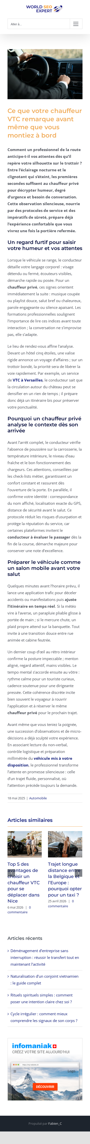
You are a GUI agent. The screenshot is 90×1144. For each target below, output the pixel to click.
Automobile (38, 798)
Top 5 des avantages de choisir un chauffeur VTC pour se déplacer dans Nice (24, 882)
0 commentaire (19, 910)
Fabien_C (55, 1123)
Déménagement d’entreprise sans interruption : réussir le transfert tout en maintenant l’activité (44, 957)
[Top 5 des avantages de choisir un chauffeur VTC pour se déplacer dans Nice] (25, 843)
